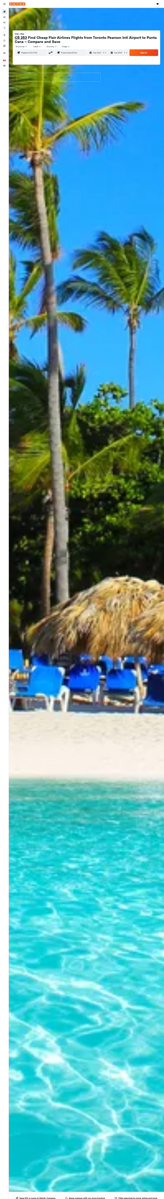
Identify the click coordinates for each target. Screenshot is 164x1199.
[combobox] (21, 46)
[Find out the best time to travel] (4, 45)
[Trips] (4, 53)
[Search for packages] (4, 27)
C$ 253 (21, 37)
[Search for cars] (4, 22)
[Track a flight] (4, 40)
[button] (4, 4)
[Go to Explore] (4, 35)
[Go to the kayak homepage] (17, 3)
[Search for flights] (4, 11)
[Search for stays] (4, 17)
